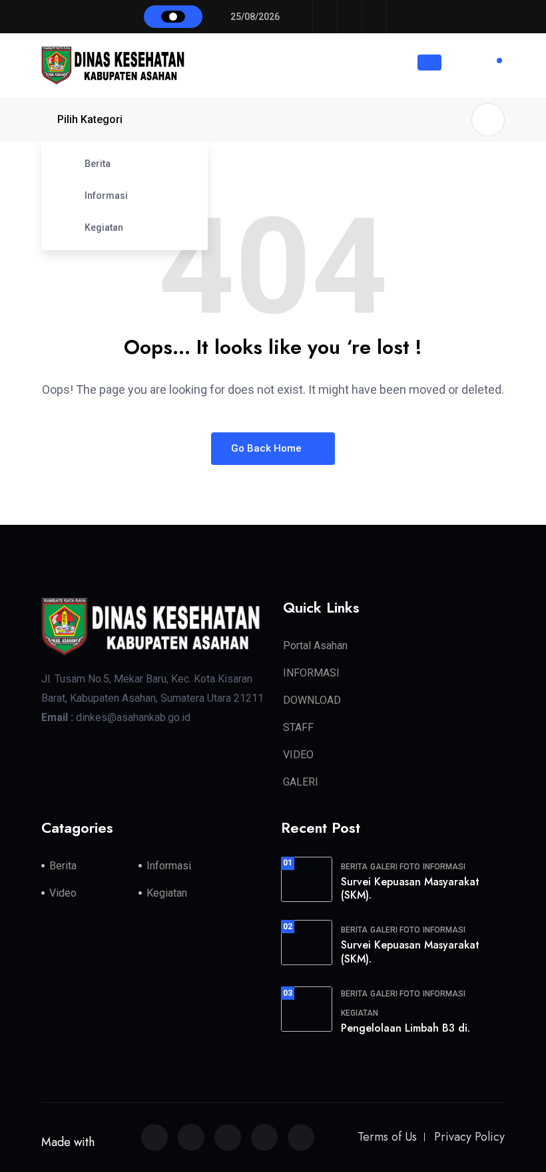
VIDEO (298, 754)
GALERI (300, 782)
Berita (98, 163)
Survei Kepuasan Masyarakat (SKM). (410, 888)
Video (63, 893)
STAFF (298, 727)
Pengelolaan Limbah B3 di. (405, 1028)
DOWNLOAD (312, 700)
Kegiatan (104, 227)
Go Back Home (267, 448)
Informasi (106, 195)
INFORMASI (311, 672)
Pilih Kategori (90, 119)
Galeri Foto (395, 867)
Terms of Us (387, 1136)
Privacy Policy (469, 1136)
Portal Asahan (315, 645)
